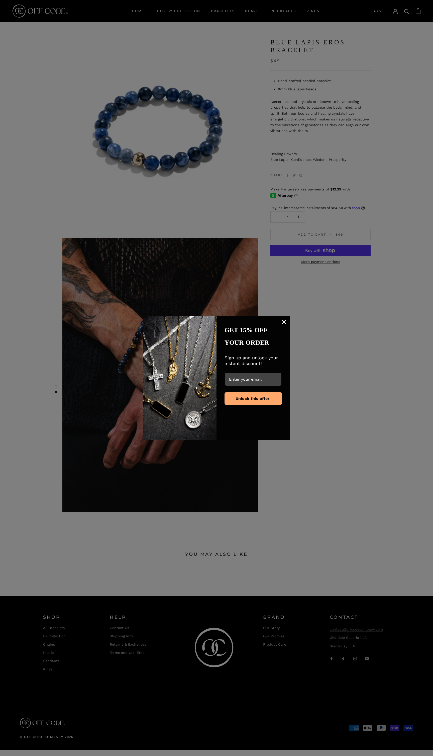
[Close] (284, 322)
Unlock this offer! (253, 398)
